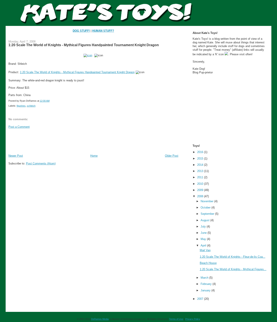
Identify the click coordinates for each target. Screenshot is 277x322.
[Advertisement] (87, 141)
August (205, 220)
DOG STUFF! (81, 30)
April (204, 245)
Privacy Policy (192, 319)
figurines (21, 105)
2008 (200, 196)
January (206, 290)
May (204, 239)
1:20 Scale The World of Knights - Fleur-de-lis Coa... (232, 256)
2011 (200, 177)
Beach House (208, 263)
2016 (200, 152)
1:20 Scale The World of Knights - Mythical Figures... (233, 269)
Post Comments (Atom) (41, 163)
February (207, 284)
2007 (200, 298)
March (205, 277)
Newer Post (15, 155)
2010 (200, 183)
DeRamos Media (100, 319)
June (204, 232)
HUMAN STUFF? (103, 30)
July (204, 226)
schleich (31, 105)
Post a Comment (19, 126)
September (208, 213)
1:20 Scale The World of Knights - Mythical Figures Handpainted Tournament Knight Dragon (83, 45)
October (206, 207)
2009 (200, 190)
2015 (200, 158)
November (207, 201)
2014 (200, 164)
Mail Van (205, 250)
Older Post (171, 155)
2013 (200, 171)
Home (94, 155)
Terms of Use (176, 319)
